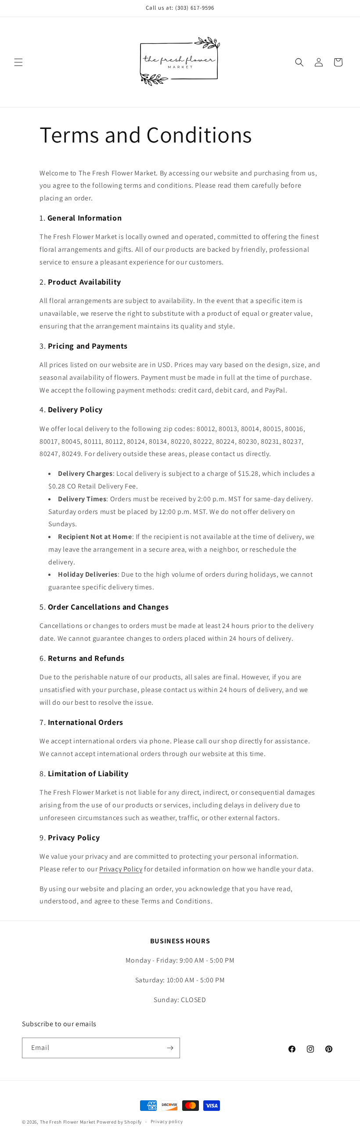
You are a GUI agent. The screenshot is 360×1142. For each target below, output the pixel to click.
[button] (18, 62)
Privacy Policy (120, 869)
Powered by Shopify (119, 1122)
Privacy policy (167, 1121)
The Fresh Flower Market (68, 1122)
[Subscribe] (170, 1048)
